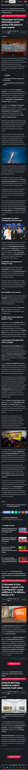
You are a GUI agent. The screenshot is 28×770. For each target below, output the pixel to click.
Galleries (11, 506)
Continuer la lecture (14, 663)
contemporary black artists (19, 631)
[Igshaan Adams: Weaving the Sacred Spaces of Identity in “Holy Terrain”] (22, 539)
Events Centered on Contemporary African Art (13, 16)
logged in (10, 519)
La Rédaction (4, 36)
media (7, 8)
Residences (17, 506)
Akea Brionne (10, 645)
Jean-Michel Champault (7, 455)
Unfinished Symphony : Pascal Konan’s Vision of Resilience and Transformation (9, 530)
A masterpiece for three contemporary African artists (13, 79)
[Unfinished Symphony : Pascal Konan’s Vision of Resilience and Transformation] (22, 530)
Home (3, 8)
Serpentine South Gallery (12, 721)
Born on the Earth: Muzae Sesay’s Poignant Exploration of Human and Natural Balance (9, 559)
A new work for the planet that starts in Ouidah (14, 83)
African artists (10, 504)
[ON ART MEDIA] (10, 1)
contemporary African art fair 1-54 (15, 469)
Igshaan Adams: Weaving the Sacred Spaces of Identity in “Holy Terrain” (9, 539)
